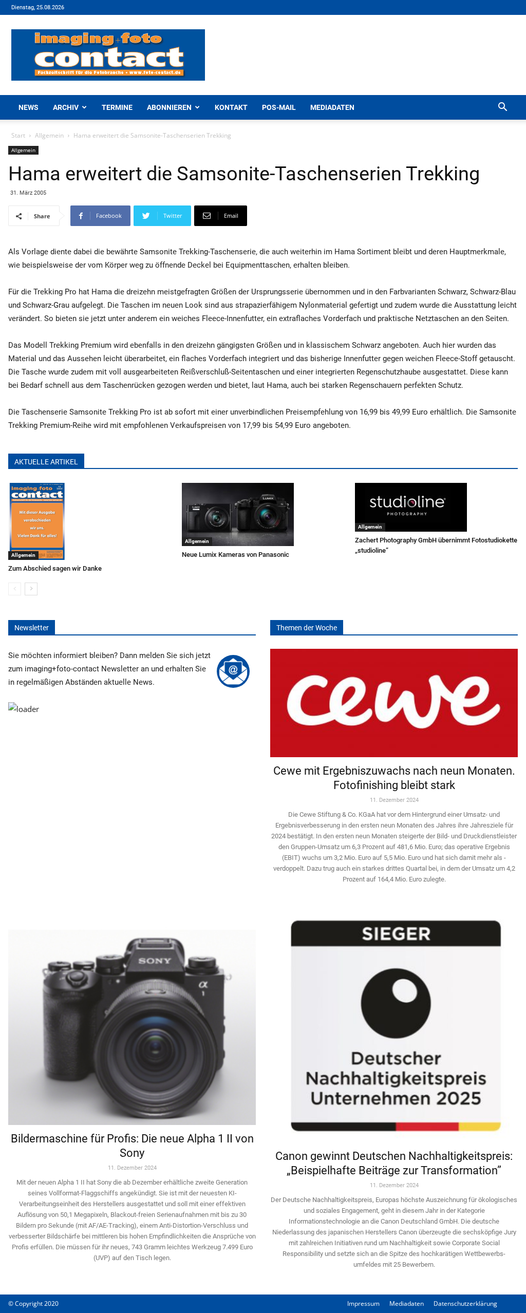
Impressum (363, 1303)
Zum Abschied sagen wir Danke (55, 568)
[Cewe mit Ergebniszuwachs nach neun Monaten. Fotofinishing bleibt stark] (394, 703)
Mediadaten (332, 107)
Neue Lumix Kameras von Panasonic (235, 554)
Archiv (66, 107)
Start (18, 135)
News (28, 107)
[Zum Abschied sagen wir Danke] (89, 521)
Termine (117, 107)
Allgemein (49, 135)
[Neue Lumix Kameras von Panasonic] (263, 514)
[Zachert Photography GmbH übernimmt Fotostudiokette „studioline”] (436, 507)
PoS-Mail (279, 107)
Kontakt (231, 107)
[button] (502, 108)
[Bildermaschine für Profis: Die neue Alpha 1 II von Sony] (132, 1016)
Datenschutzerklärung (465, 1303)
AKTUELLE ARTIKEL (46, 462)
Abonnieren (169, 107)
